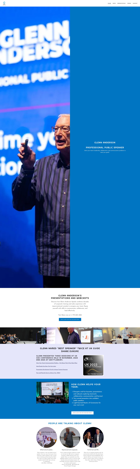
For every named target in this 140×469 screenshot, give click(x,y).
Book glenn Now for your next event (70, 319)
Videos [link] (129, 3)
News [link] (114, 3)
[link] (4, 3)
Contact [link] (135, 3)
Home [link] (109, 3)
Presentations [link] (121, 3)
